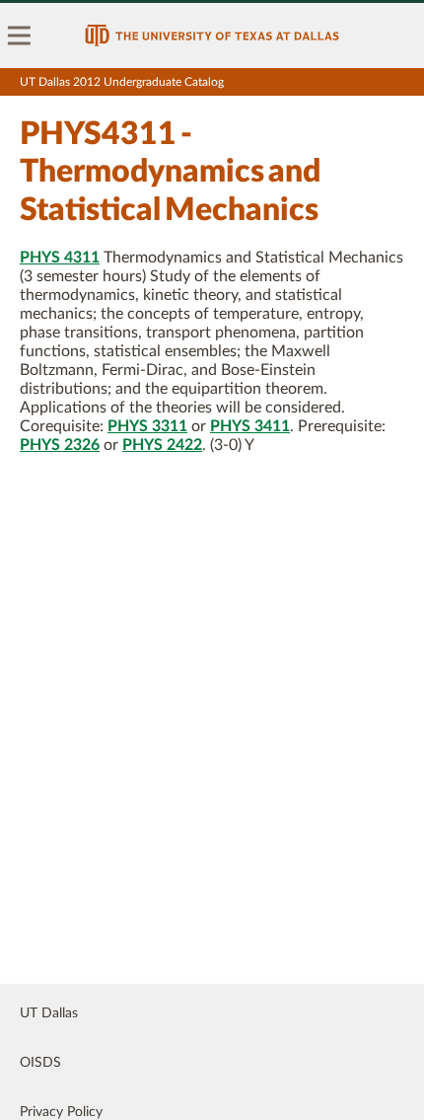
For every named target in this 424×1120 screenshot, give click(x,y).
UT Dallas (49, 1013)
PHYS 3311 (147, 426)
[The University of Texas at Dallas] (212, 35)
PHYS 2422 (162, 445)
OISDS (40, 1063)
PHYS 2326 (60, 445)
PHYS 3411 (250, 426)
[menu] (19, 35)
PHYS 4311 (60, 257)
